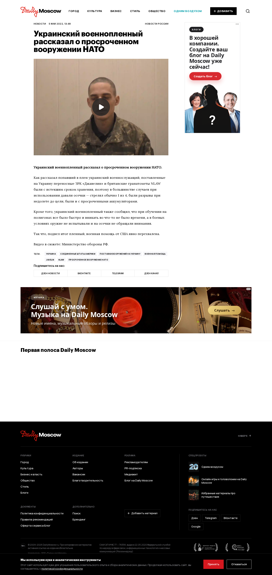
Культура (94, 11)
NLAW (61, 259)
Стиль (135, 11)
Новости (40, 23)
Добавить (225, 11)
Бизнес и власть (31, 474)
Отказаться (239, 564)
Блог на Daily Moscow (139, 480)
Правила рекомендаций (37, 519)
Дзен (194, 518)
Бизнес (116, 11)
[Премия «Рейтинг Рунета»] (206, 547)
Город (74, 11)
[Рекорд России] (237, 547)
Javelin (50, 259)
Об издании (80, 462)
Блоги (24, 493)
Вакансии (79, 474)
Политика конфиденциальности (42, 513)
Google (196, 526)
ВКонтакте (231, 518)
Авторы (78, 468)
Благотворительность (88, 480)
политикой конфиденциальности (62, 568)
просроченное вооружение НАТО (88, 259)
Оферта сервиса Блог (36, 525)
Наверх (242, 435)
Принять (213, 564)
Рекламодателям (136, 462)
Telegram (211, 518)
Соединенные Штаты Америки (77, 254)
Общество (156, 11)
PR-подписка (133, 468)
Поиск (76, 513)
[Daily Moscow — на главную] (41, 435)
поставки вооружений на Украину (120, 254)
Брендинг (79, 519)
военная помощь (155, 254)
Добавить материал (144, 513)
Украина (51, 254)
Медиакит (131, 474)
